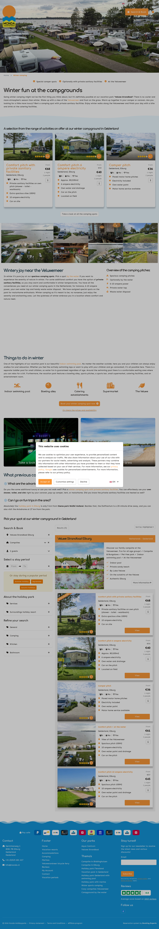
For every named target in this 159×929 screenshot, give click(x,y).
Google (48, 469)
